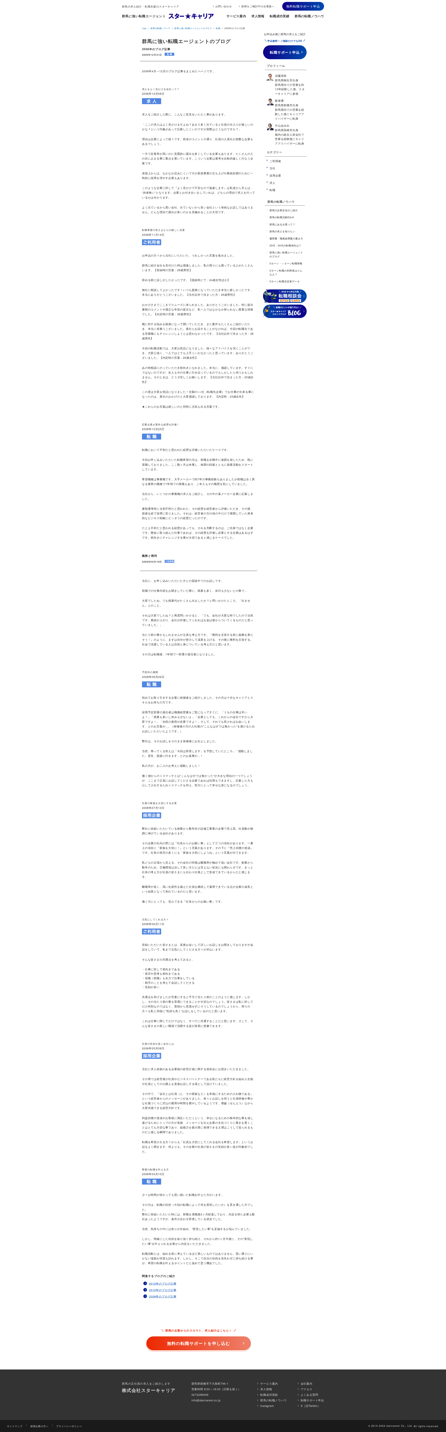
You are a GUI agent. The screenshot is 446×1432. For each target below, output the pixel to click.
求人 (272, 183)
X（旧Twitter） (311, 1406)
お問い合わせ (223, 6)
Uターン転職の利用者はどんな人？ (286, 272)
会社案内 (306, 1383)
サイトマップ (14, 1426)
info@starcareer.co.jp (206, 1400)
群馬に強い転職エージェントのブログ (193, 28)
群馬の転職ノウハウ (309, 16)
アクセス (306, 1389)
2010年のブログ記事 (162, 1290)
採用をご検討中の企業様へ (257, 6)
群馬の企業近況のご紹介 (284, 210)
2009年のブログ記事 (162, 1296)
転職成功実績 (279, 16)
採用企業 (275, 175)
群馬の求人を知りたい (282, 231)
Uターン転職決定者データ (285, 281)
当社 (272, 168)
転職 (218, 28)
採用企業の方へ (39, 1426)
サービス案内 (236, 16)
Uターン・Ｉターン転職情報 (286, 263)
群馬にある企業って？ (282, 224)
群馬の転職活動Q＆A (282, 217)
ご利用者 (275, 161)
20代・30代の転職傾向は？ (285, 245)
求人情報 (257, 16)
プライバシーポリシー (69, 1426)
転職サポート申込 (312, 1400)
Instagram (267, 1406)
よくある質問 (309, 1395)
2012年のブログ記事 (162, 1284)
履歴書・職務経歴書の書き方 (286, 238)
